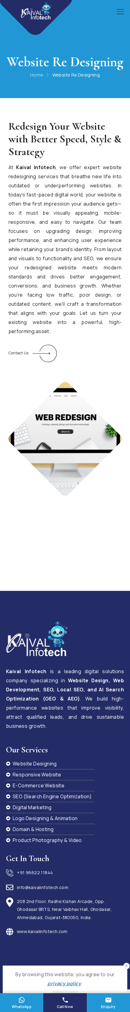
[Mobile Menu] (120, 11)
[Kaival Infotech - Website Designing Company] (36, 11)
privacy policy (64, 983)
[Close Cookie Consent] (126, 966)
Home (37, 75)
